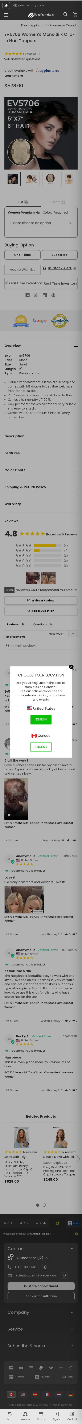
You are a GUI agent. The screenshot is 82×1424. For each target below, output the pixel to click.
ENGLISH (41, 719)
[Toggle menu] (4, 13)
